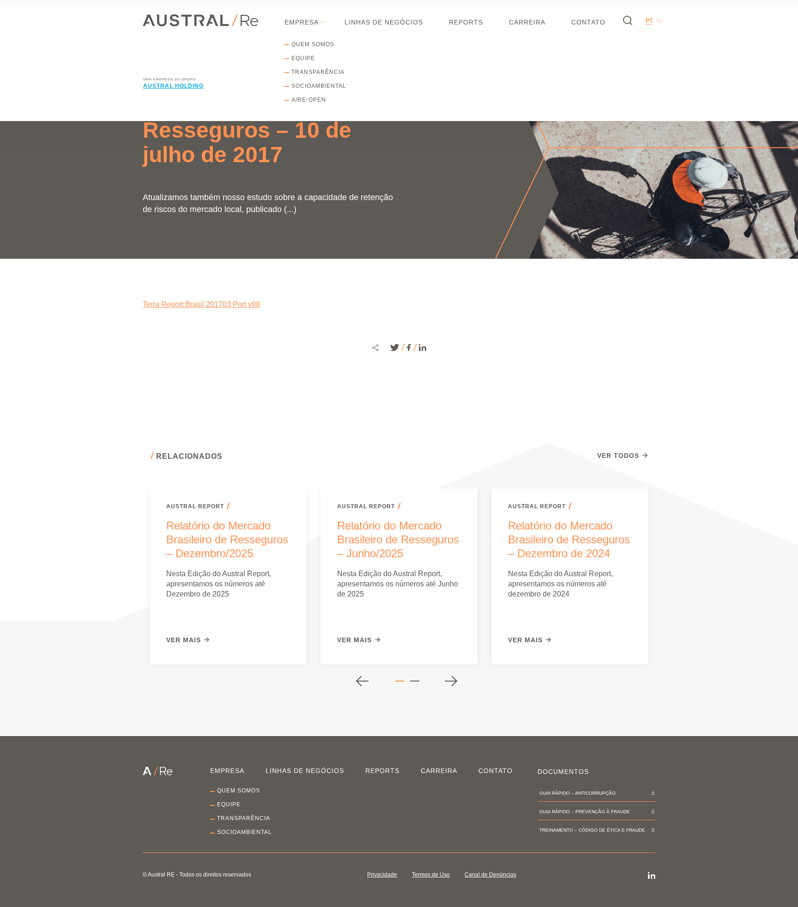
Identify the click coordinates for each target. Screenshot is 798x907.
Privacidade (382, 874)
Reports (466, 22)
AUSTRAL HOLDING (173, 86)
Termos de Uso (431, 874)
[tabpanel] (228, 576)
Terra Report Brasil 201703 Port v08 (201, 304)
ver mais (183, 640)
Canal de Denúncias (490, 874)
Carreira (527, 22)
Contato (588, 22)
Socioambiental (318, 86)
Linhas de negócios (384, 22)
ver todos (618, 455)
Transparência (318, 72)
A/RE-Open (308, 100)
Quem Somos (312, 44)
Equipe (303, 58)
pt (649, 21)
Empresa (301, 22)
